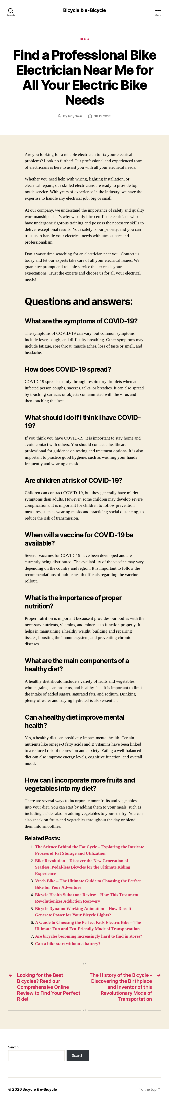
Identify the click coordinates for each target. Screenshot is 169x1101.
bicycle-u (75, 116)
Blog (84, 39)
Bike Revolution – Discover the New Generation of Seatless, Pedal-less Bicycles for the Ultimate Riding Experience (82, 867)
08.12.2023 (102, 116)
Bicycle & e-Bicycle (84, 10)
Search (13, 1047)
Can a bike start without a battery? (68, 944)
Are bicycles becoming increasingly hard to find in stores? (88, 936)
